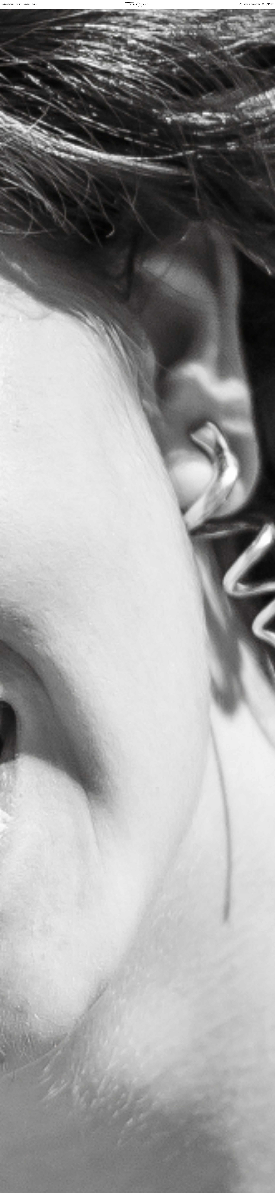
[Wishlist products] (263, 4)
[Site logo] (137, 4)
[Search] (240, 4)
